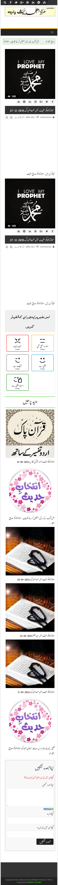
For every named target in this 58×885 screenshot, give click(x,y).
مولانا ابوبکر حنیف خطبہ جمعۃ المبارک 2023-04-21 (36, 692)
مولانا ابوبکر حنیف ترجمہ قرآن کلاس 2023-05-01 (35, 462)
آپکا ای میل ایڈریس (45, 827)
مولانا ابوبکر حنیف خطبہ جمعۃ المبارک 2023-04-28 (35, 579)
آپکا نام (50, 814)
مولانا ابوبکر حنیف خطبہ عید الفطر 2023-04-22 (37, 636)
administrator (46, 117)
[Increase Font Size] (11, 117)
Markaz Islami (34, 882)
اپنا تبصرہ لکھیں (47, 785)
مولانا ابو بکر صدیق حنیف (35, 174)
